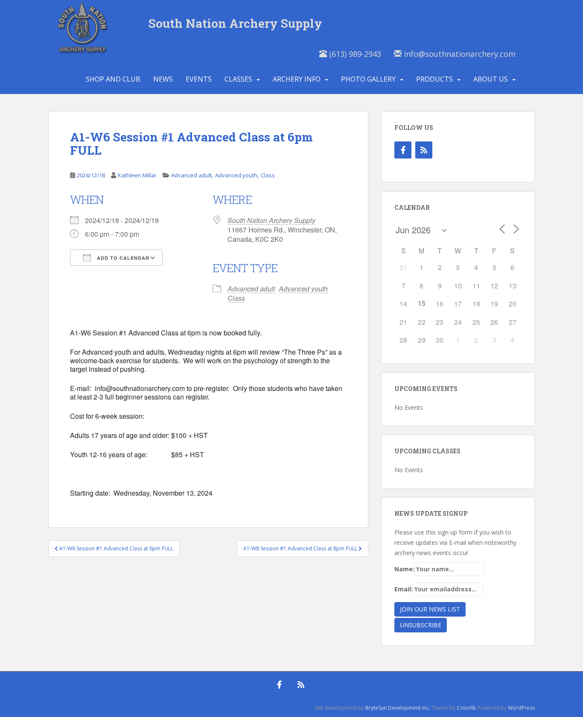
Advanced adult (191, 175)
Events (199, 79)
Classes (238, 79)
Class (268, 175)
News (163, 79)
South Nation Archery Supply (235, 23)
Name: (404, 569)
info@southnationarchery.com (459, 54)
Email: (403, 589)
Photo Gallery (368, 79)
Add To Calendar (122, 258)
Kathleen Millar (137, 175)
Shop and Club (113, 79)
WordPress (521, 707)
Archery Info (297, 79)
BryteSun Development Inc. (397, 707)
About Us (490, 79)
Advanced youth (236, 175)
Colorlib (466, 707)
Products (434, 79)
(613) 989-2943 (354, 54)
